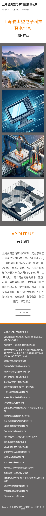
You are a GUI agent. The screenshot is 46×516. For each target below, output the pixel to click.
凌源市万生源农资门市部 (15, 361)
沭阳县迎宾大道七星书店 (15, 496)
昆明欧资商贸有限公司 (14, 462)
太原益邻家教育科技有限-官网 (17, 416)
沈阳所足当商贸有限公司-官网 (17, 372)
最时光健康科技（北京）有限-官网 (19, 387)
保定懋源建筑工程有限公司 (16, 426)
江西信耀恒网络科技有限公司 (17, 366)
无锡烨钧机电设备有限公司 (16, 491)
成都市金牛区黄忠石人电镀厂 (17, 473)
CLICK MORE (23, 312)
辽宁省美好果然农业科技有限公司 (19, 468)
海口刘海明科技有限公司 (15, 431)
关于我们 (15, 9)
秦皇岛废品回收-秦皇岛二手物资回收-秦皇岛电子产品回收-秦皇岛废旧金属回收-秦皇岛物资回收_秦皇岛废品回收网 (23, 353)
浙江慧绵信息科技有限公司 (16, 486)
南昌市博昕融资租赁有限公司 (17, 397)
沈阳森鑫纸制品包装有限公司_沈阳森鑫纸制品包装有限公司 (23, 338)
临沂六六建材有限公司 (14, 457)
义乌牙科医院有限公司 (14, 403)
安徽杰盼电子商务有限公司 (16, 332)
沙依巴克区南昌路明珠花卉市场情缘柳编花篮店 (23, 409)
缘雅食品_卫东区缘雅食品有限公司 (19, 345)
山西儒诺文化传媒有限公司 (16, 382)
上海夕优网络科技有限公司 (16, 392)
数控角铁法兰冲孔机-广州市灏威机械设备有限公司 (24, 479)
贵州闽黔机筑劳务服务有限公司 (18, 421)
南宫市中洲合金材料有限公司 (17, 452)
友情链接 (25, 9)
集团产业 (5, 9)
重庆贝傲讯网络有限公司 (15, 442)
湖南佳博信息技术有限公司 (16, 447)
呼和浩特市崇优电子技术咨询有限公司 (21, 437)
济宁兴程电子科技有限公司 (16, 377)
